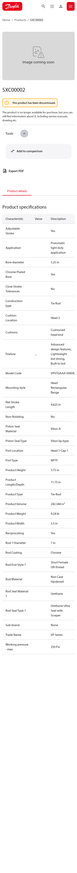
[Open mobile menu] (71, 6)
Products (20, 20)
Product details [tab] (17, 191)
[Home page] (12, 6)
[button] (52, 6)
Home (6, 20)
